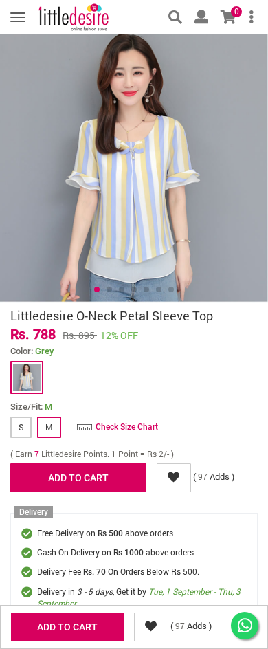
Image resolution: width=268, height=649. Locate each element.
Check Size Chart (127, 427)
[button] (97, 289)
